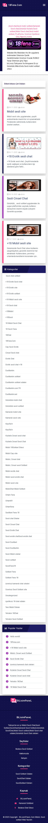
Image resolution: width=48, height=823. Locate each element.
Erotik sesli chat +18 (13, 365)
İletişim (24, 758)
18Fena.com (15, 642)
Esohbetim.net (11, 394)
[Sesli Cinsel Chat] (24, 185)
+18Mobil (9, 311)
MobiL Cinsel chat (12, 459)
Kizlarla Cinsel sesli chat (15, 436)
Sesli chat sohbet (12, 276)
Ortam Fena (10, 495)
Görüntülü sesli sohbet (14, 406)
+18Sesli (9, 317)
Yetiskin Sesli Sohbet (14, 619)
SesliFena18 (10, 566)
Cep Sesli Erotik (12, 347)
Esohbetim (9, 370)
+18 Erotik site (11, 288)
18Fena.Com (15, 5)
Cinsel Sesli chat (12, 353)
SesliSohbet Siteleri (24, 783)
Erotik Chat (9, 359)
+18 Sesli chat (11, 305)
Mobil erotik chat (12, 471)
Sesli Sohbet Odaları (24, 774)
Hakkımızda (24, 753)
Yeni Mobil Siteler (12, 607)
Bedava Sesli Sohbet (24, 749)
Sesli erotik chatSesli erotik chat (18, 536)
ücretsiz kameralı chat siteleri (17, 584)
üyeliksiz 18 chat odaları (15, 601)
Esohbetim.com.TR (13, 388)
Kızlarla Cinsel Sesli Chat (15, 441)
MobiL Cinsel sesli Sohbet (16, 465)
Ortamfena (9, 507)
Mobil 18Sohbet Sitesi (14, 447)
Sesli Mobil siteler (13, 554)
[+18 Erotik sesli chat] (24, 143)
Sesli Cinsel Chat (12, 524)
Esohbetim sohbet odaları (15, 382)
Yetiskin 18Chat (11, 613)
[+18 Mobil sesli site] (24, 230)
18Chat (8, 335)
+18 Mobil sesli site (13, 299)
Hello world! (15, 636)
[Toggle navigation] (44, 5)
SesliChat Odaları (24, 778)
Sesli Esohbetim (12, 548)
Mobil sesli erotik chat (14, 477)
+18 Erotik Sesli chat (13, 282)
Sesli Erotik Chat (12, 530)
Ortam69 (8, 501)
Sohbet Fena (10, 572)
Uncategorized (11, 595)
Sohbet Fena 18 (11, 578)
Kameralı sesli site (13, 418)
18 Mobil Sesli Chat (13, 323)
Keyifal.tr (9, 424)
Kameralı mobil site (13, 412)
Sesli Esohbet (11, 542)
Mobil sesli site (11, 483)
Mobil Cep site (11, 453)
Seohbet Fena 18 (12, 512)
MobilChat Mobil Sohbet (15, 489)
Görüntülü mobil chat (13, 400)
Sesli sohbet (10, 560)
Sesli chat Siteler (12, 518)
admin (22, 107)
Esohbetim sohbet (12, 376)
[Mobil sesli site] (24, 98)
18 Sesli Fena (11, 329)
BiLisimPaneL (24, 700)
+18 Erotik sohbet (12, 293)
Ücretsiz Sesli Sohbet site (16, 589)
